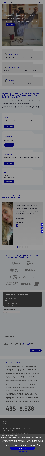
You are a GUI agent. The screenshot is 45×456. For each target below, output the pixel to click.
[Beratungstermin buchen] (42, 224)
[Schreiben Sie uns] (42, 231)
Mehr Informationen (22, 453)
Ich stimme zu (22, 448)
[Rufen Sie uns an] (42, 228)
